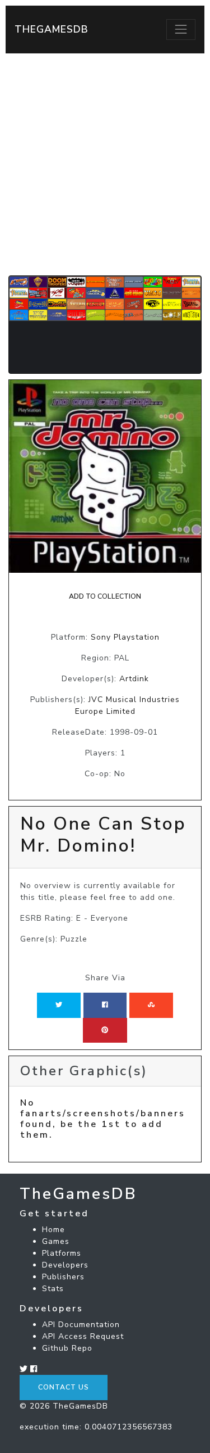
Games (55, 1241)
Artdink (134, 678)
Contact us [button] (63, 1387)
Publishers (63, 1276)
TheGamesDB (51, 29)
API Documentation (81, 1324)
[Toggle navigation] (180, 29)
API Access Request (83, 1336)
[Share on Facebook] (105, 1005)
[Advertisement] (105, 164)
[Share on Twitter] (59, 1005)
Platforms (61, 1253)
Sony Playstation (125, 637)
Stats (53, 1288)
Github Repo (67, 1348)
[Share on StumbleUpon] (151, 1005)
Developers (65, 1265)
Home (53, 1229)
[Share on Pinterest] (105, 1030)
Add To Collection (105, 596)
